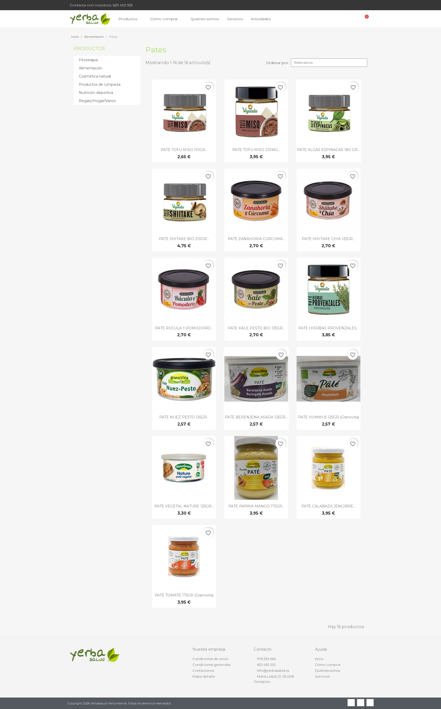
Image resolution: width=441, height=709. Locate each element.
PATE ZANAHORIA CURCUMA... (256, 239)
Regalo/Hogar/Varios (97, 100)
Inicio (319, 659)
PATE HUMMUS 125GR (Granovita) (328, 417)
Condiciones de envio (210, 659)
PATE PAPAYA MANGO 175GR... (256, 506)
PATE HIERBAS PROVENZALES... (328, 328)
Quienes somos (205, 19)
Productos (127, 19)
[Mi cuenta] (352, 18)
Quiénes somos (327, 670)
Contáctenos (203, 670)
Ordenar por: (277, 62)
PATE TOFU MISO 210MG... (256, 149)
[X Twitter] (360, 702)
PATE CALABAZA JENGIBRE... (328, 506)
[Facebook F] (351, 702)
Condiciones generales (211, 665)
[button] (338, 19)
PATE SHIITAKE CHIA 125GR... (328, 239)
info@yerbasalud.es (273, 670)
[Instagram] (370, 702)
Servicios (235, 19)
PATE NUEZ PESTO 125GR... (184, 417)
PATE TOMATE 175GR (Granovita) (184, 595)
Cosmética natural (95, 76)
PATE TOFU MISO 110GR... (184, 149)
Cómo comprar (164, 19)
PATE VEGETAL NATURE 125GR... (184, 506)
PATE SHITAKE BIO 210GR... (184, 239)
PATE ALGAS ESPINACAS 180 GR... (328, 149)
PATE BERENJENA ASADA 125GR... (256, 417)
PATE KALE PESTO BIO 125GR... (256, 328)
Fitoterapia (88, 60)
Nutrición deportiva (96, 92)
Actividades (261, 19)
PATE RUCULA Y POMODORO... (184, 328)
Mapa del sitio (203, 676)
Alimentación (90, 68)
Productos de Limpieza (99, 84)
